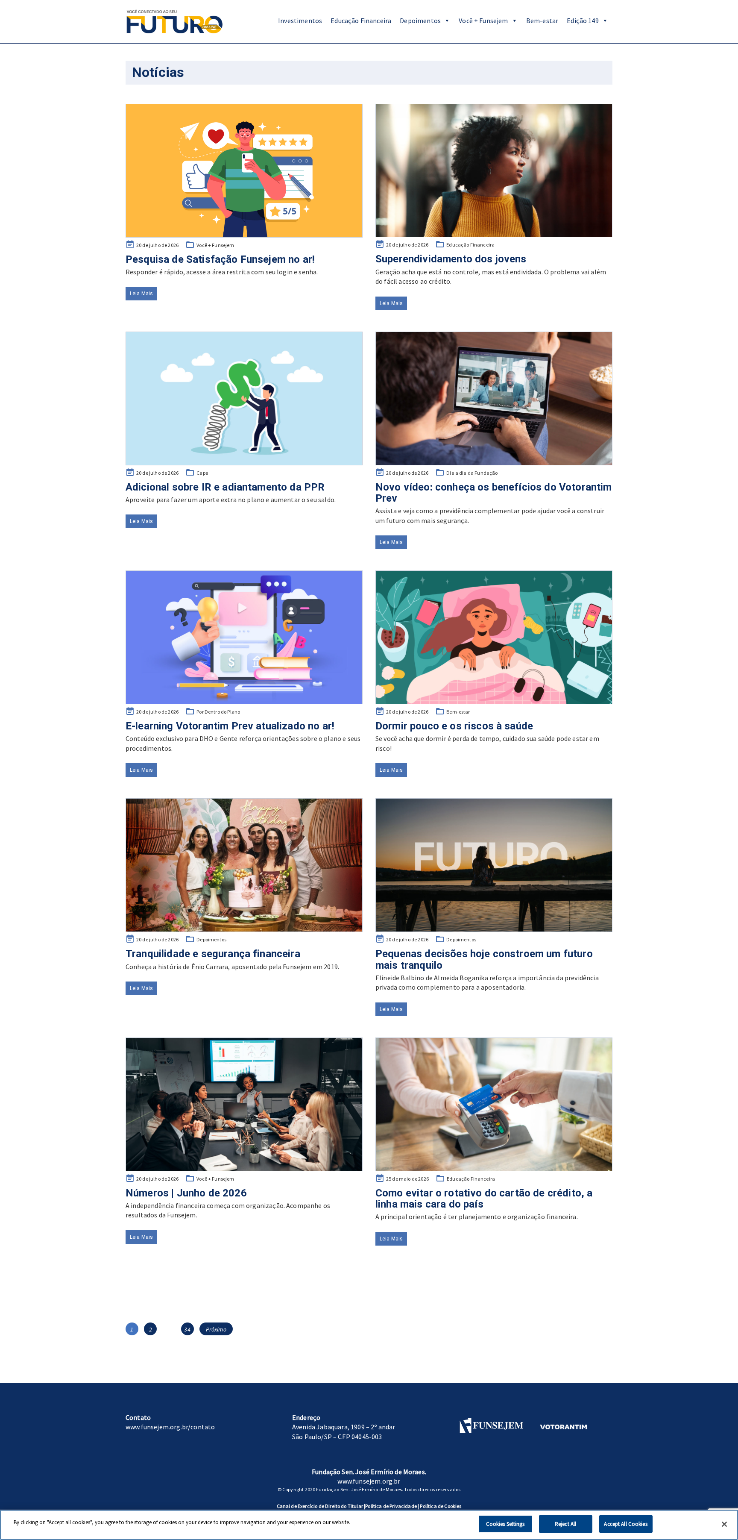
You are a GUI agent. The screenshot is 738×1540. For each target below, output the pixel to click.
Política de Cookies (440, 1506)
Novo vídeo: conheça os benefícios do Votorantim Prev (493, 492)
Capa (202, 473)
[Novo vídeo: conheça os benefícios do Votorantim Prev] (493, 398)
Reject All (565, 1524)
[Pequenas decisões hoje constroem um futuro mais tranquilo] (493, 865)
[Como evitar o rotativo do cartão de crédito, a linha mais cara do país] (493, 1104)
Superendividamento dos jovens (451, 259)
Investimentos (300, 20)
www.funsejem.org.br (368, 1481)
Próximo (216, 1329)
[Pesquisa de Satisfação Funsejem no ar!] (244, 171)
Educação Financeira (361, 20)
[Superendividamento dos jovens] (493, 171)
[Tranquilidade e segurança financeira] (244, 865)
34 (188, 1329)
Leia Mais (141, 294)
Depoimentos (420, 20)
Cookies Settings (505, 1524)
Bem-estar (542, 20)
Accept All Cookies (625, 1524)
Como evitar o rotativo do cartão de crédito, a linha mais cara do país (483, 1198)
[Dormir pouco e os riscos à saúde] (493, 637)
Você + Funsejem (483, 20)
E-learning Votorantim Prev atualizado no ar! (230, 726)
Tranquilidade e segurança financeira (213, 954)
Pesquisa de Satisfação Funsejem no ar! (220, 259)
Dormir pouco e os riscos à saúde (454, 726)
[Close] (724, 1524)
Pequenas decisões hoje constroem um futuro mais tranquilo (484, 959)
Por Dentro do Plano (218, 711)
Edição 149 (583, 20)
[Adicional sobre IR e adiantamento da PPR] (244, 398)
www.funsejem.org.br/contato (170, 1426)
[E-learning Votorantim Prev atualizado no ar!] (244, 637)
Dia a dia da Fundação (472, 473)
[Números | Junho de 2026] (244, 1104)
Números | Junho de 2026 (186, 1193)
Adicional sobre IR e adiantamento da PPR (225, 487)
